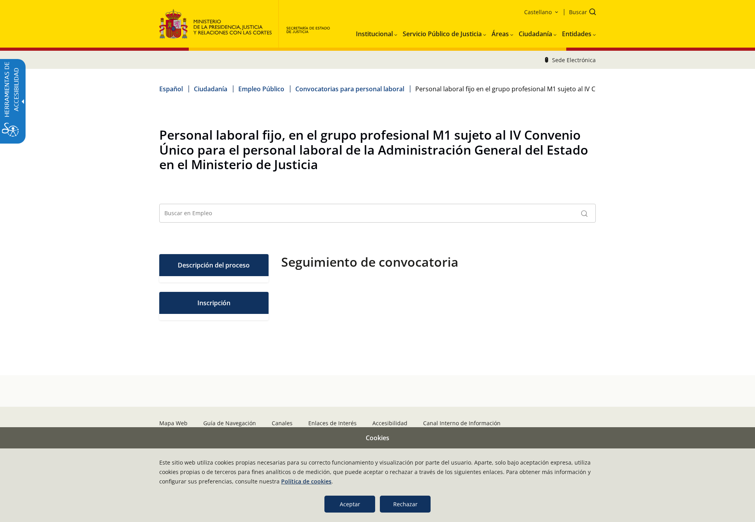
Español (171, 89)
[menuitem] (376, 32)
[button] (580, 13)
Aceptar (350, 504)
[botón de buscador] (584, 213)
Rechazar (405, 504)
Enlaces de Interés (332, 423)
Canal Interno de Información (462, 423)
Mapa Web (173, 423)
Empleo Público (261, 89)
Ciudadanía (210, 89)
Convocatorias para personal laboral (349, 89)
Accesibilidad (389, 423)
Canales (282, 423)
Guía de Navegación (229, 423)
